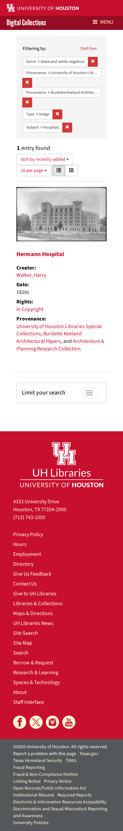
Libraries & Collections (38, 603)
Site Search (25, 633)
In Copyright (29, 309)
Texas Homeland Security (37, 760)
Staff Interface (28, 702)
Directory (23, 564)
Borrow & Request (33, 662)
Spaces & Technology (36, 682)
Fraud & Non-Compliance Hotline (45, 774)
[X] (36, 722)
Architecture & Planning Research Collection (60, 345)
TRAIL (71, 760)
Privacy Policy (28, 534)
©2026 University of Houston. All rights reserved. (60, 747)
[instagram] (52, 722)
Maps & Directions (33, 613)
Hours (20, 544)
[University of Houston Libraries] (61, 464)
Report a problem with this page (44, 753)
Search (21, 652)
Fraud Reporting (29, 767)
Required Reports (74, 795)
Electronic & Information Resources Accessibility (60, 802)
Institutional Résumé (33, 795)
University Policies (31, 822)
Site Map (22, 643)
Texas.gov (88, 753)
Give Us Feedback (32, 574)
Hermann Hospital (40, 254)
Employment (27, 554)
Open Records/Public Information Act (49, 788)
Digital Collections (26, 22)
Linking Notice (27, 781)
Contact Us (25, 583)
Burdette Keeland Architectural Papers (49, 337)
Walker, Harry (31, 275)
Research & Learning (35, 672)
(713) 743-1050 (29, 517)
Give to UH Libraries (34, 593)
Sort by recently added (43, 159)
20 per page (32, 170)
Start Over (88, 48)
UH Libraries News (33, 623)
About (20, 692)
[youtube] (68, 722)
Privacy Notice (58, 781)
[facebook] (19, 722)
